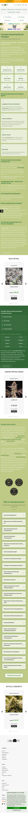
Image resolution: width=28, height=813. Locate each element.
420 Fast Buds (21, 436)
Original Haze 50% (9, 1)
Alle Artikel (4, 755)
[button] (10, 303)
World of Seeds (10, 441)
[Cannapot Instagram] (2, 803)
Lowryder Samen (10, 9)
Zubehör (18, 12)
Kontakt (3, 786)
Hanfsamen (3, 9)
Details (14, 298)
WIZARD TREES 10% (19, 0)
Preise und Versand (5, 752)
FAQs (3, 788)
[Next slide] (25, 283)
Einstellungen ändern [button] (17, 810)
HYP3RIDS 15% (10, 0)
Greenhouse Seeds (6, 439)
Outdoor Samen (18, 9)
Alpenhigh (4, 797)
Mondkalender (4, 759)
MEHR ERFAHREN (6, 253)
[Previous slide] (2, 283)
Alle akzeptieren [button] (17, 807)
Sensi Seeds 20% (18, 1)
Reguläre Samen (11, 12)
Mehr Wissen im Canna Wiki (14, 675)
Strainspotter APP (5, 770)
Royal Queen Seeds (16, 439)
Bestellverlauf (4, 783)
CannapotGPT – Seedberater (7, 775)
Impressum (4, 757)
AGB (2, 773)
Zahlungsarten (4, 754)
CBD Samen (24, 9)
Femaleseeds (18, 437)
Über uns (3, 750)
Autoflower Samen (21, 457)
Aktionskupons (4, 768)
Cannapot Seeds (20, 167)
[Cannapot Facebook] (4, 803)
